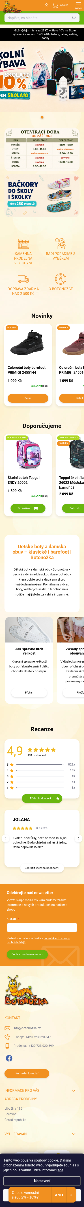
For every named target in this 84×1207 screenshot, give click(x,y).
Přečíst (29, 692)
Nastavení (42, 1181)
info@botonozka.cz (27, 1028)
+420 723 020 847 (38, 1037)
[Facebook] (8, 1057)
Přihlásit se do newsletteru (27, 954)
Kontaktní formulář (27, 1073)
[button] (78, 838)
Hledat (74, 17)
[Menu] (78, 5)
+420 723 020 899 (41, 1045)
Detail (27, 398)
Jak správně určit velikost (29, 651)
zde (60, 1170)
